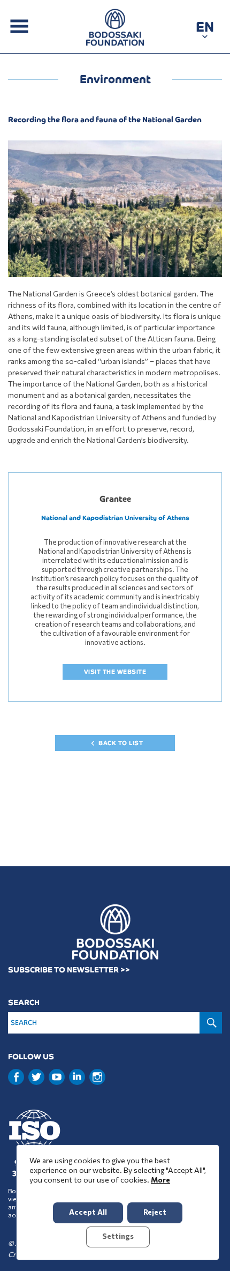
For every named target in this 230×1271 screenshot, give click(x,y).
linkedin (77, 1076)
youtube (57, 1077)
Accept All (88, 1211)
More (160, 1179)
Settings (118, 1235)
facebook (16, 1077)
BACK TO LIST (120, 743)
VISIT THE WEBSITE (115, 671)
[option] (115, 208)
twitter (36, 1077)
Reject (154, 1211)
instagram (97, 1077)
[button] (205, 28)
